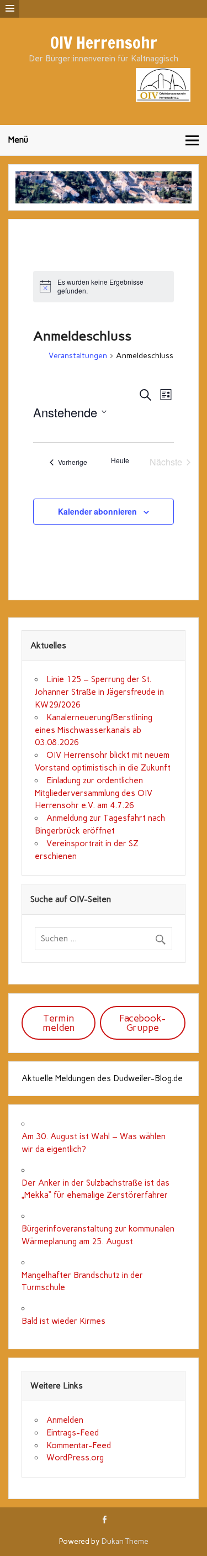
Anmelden (64, 1420)
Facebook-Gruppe (142, 1023)
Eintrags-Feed (72, 1433)
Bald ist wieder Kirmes (63, 1321)
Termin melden (59, 1023)
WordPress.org (75, 1458)
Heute (120, 460)
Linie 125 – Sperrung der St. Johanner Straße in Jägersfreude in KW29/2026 (99, 692)
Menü (18, 140)
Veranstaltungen (78, 355)
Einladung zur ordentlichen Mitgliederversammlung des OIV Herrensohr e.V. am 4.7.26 (93, 793)
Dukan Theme (125, 1541)
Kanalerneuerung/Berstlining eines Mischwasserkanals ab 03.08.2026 (93, 730)
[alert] (103, 286)
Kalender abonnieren (97, 511)
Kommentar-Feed (78, 1445)
